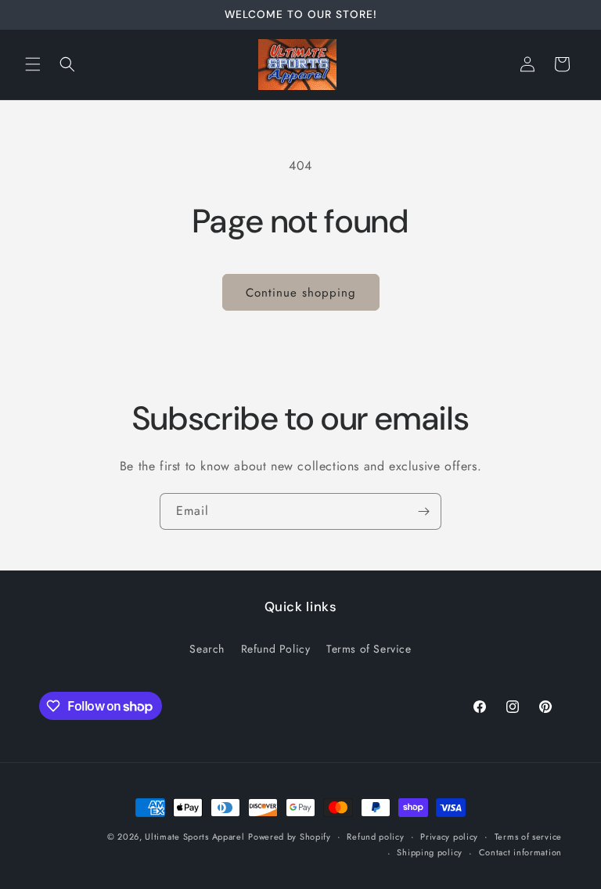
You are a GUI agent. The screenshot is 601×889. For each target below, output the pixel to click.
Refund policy (375, 836)
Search (207, 649)
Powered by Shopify (289, 836)
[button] (33, 64)
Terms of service (528, 836)
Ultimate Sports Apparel (194, 836)
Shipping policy (429, 852)
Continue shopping (301, 292)
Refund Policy (276, 649)
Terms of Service (369, 649)
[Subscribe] (423, 511)
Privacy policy (449, 836)
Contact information (520, 852)
